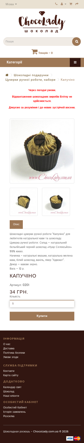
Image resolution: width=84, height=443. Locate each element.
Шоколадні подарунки (31, 75)
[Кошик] (70, 4)
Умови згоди (10, 357)
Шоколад (8, 392)
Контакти (8, 371)
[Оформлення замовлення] (77, 4)
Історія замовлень (14, 412)
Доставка (8, 349)
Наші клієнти (11, 396)
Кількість (15, 297)
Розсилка (8, 416)
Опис (16, 224)
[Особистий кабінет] (63, 4)
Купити (42, 315)
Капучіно (68, 79)
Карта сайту (10, 375)
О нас (6, 344)
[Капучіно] (42, 151)
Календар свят (12, 387)
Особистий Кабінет (15, 408)
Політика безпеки (14, 353)
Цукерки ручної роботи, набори (30, 79)
